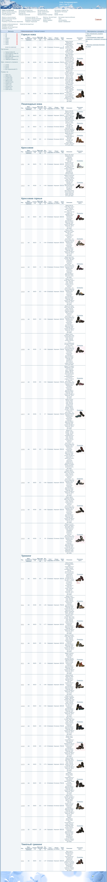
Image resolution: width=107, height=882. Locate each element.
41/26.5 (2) (8, 83)
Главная (98, 19)
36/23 (7, 44)
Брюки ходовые (47, 20)
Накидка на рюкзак (7, 25)
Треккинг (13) (9, 58)
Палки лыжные (42, 13)
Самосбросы (47, 18)
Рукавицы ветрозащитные (10, 27)
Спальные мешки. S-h (31, 17)
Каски (56, 13)
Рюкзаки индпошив (24, 14)
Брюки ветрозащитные (27, 24)
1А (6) (7, 65)
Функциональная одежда (45, 14)
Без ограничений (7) (11, 69)
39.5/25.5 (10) (9, 82)
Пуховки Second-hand (8, 13)
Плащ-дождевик (6, 14)
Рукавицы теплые (7, 28)
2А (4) (7, 66)
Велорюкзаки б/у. (43, 10)
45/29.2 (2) (8, 88)
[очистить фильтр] (10, 47)
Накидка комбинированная (10, 24)
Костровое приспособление (67, 17)
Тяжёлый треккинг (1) (11, 59)
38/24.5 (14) (8, 80)
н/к (6, 34)
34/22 (7, 40)
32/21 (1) (7, 74)
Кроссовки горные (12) (12, 56)
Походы (45, 21)
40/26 (7, 41)
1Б (6, 35)
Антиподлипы (63, 20)
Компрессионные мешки (9, 18)
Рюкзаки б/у (22, 13)
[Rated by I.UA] (96, 878)
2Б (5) (7, 68)
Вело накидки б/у (7, 20)
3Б (6, 37)
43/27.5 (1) (8, 85)
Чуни (60, 18)
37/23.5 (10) (8, 79)
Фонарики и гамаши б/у (61, 10)
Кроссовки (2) (9, 55)
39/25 (7, 43)
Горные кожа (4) (10, 52)
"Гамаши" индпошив (31, 21)
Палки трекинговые (43, 12)
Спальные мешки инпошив (33, 18)
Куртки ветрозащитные (26, 10)
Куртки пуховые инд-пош (9, 12)
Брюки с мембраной (64, 21)
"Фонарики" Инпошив (61, 12)
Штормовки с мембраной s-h (27, 12)
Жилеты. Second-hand (49, 17)
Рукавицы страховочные (32, 20)
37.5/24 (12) (8, 77)
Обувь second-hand (27, 31)
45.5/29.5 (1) (9, 86)
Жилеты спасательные (9, 17)
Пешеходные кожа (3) (11, 53)
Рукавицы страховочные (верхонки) (12, 21)
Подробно (80, 43)
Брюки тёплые (59, 14)
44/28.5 (7, 38)
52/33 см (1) (8, 89)
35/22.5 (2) (8, 76)
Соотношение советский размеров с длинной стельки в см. (96, 39)
